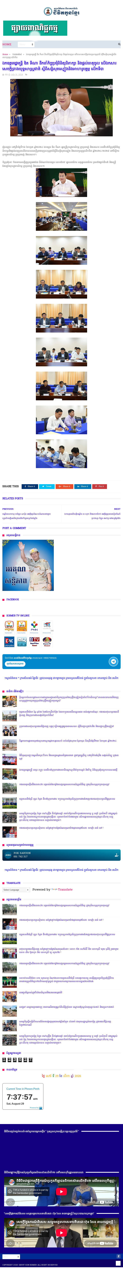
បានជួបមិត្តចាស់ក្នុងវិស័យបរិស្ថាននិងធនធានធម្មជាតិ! (40, 992)
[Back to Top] (118, 1263)
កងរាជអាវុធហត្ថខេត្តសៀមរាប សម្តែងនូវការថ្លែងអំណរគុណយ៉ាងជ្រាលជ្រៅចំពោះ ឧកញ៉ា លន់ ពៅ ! (61, 828)
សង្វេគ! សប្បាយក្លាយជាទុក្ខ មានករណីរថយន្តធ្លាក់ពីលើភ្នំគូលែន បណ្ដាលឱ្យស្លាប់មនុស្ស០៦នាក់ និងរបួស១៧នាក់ (66, 1007)
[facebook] (119, 1256)
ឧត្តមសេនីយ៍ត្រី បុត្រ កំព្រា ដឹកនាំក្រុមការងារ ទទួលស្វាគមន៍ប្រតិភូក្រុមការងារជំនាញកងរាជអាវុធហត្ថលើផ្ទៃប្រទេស (67, 799)
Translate (65, 890)
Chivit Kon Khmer (28, 1265)
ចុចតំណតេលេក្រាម (15, 664)
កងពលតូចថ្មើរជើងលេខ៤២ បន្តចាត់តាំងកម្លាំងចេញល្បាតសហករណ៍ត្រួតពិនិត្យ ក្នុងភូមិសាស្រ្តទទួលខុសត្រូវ (64, 784)
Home (6, 45)
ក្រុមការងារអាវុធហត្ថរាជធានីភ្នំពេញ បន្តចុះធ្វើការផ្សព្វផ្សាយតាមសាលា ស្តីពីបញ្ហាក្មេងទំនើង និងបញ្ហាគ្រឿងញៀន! (66, 726)
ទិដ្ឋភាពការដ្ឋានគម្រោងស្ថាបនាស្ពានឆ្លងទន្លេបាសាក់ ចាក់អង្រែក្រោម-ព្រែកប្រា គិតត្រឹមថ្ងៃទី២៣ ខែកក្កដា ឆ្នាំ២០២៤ (67, 741)
